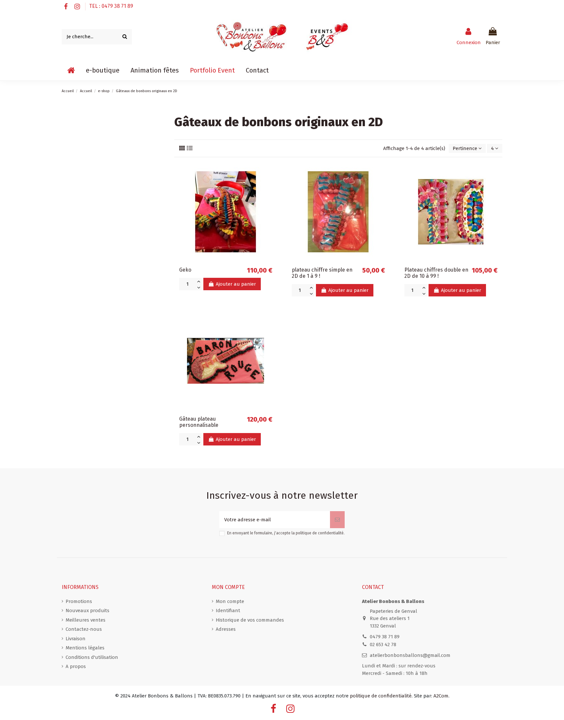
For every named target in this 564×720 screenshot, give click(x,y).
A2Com (440, 696)
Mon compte (230, 601)
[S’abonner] (337, 519)
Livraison (76, 639)
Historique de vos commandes (250, 620)
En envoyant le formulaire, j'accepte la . (286, 533)
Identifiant (228, 610)
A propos (76, 666)
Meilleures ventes (85, 620)
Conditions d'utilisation (92, 657)
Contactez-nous (84, 629)
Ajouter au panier (236, 284)
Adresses (226, 629)
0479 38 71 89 (385, 637)
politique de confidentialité (320, 533)
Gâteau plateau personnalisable (198, 422)
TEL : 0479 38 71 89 (111, 6)
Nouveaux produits (87, 610)
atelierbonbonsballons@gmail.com (410, 655)
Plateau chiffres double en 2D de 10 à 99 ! (436, 273)
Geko (185, 270)
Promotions (79, 601)
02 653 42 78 (383, 644)
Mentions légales (85, 648)
